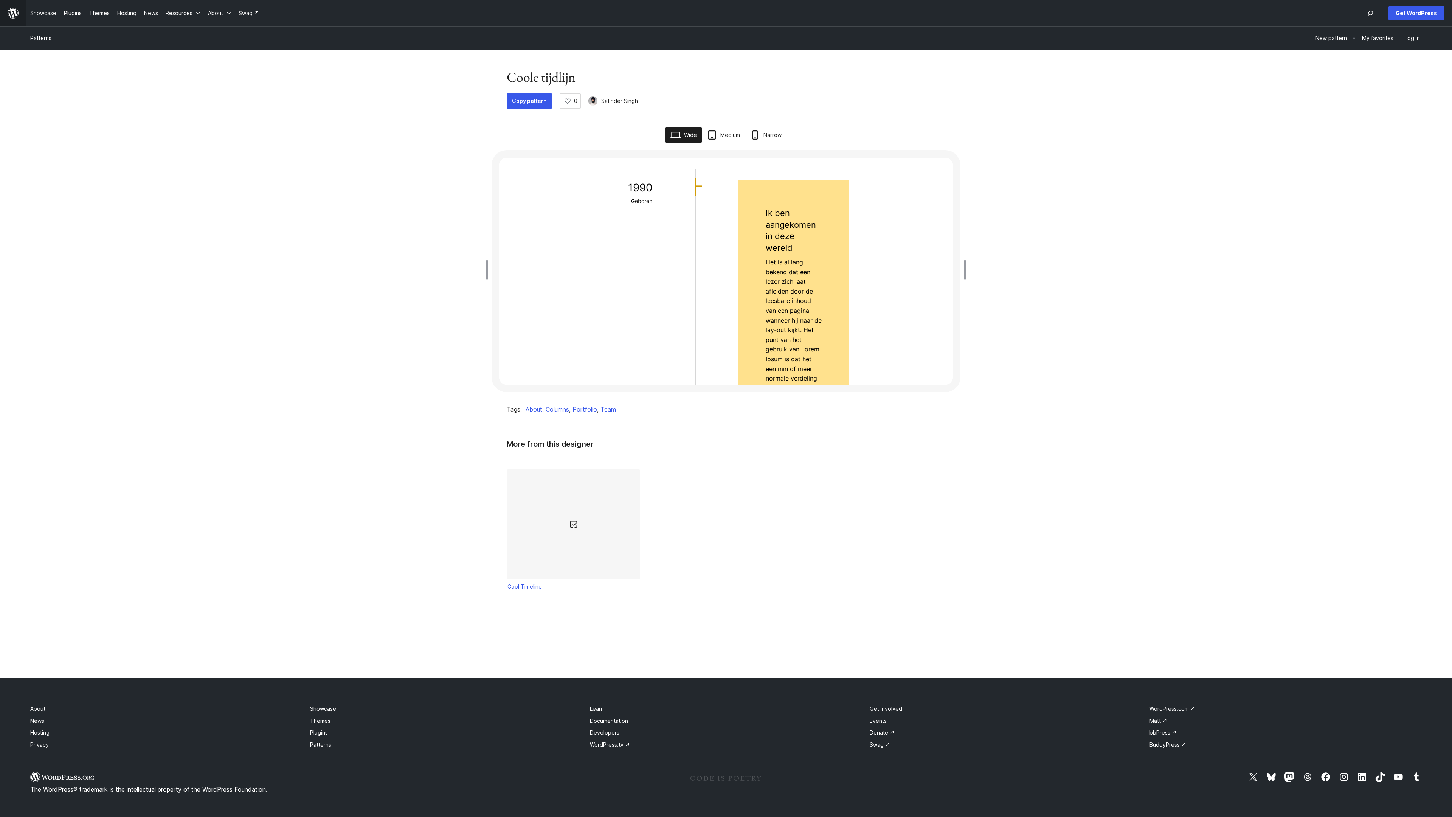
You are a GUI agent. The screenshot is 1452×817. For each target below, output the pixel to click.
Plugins (319, 732)
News (37, 721)
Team (608, 409)
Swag (880, 744)
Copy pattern (529, 101)
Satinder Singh (619, 101)
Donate (882, 732)
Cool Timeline (524, 586)
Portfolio (584, 409)
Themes (320, 721)
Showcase (323, 708)
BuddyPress (1168, 744)
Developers (604, 732)
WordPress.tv (610, 744)
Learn (597, 708)
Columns (557, 409)
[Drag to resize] (489, 270)
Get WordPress (1416, 13)
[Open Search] (1370, 13)
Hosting (40, 732)
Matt (1158, 721)
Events (878, 721)
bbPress (1163, 732)
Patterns (40, 38)
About (534, 409)
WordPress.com (1172, 708)
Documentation (609, 721)
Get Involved (886, 708)
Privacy (39, 744)
